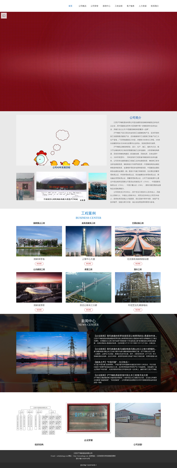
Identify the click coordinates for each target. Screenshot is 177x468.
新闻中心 (106, 6)
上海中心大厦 (88, 259)
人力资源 (143, 6)
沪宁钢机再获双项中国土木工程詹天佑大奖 (127, 375)
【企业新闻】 (100, 335)
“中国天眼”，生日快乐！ (118, 362)
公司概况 (82, 6)
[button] (97, 186)
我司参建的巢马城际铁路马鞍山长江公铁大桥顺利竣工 (133, 348)
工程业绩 (118, 6)
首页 (70, 6)
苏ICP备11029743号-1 (88, 465)
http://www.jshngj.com (80, 456)
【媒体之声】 (100, 362)
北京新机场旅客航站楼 (138, 259)
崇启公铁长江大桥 (88, 305)
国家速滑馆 (39, 305)
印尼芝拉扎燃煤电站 (138, 305)
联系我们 (155, 6)
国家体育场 (39, 259)
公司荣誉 (94, 6)
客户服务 (130, 6)
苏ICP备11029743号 (83, 458)
